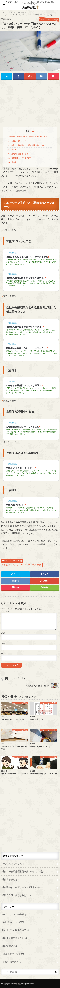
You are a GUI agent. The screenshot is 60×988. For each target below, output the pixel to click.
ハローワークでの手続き (13, 561)
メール (4, 643)
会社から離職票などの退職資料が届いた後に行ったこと (30, 145)
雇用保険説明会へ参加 (18, 154)
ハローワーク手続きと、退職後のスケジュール (27, 136)
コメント (5, 611)
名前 (3, 633)
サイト (4, 654)
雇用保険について (13, 922)
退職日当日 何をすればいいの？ (18, 895)
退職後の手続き (12, 962)
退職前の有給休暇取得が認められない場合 (23, 871)
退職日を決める (9, 879)
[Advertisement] (30, 103)
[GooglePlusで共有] (29, 76)
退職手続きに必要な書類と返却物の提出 (22, 887)
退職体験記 (17, 984)
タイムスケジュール (11, 565)
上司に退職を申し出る (13, 863)
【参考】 (13, 150)
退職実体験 (9, 946)
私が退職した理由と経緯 (15, 930)
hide (32, 131)
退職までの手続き (13, 954)
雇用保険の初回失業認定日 (20, 158)
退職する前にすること (14, 938)
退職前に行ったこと (17, 141)
